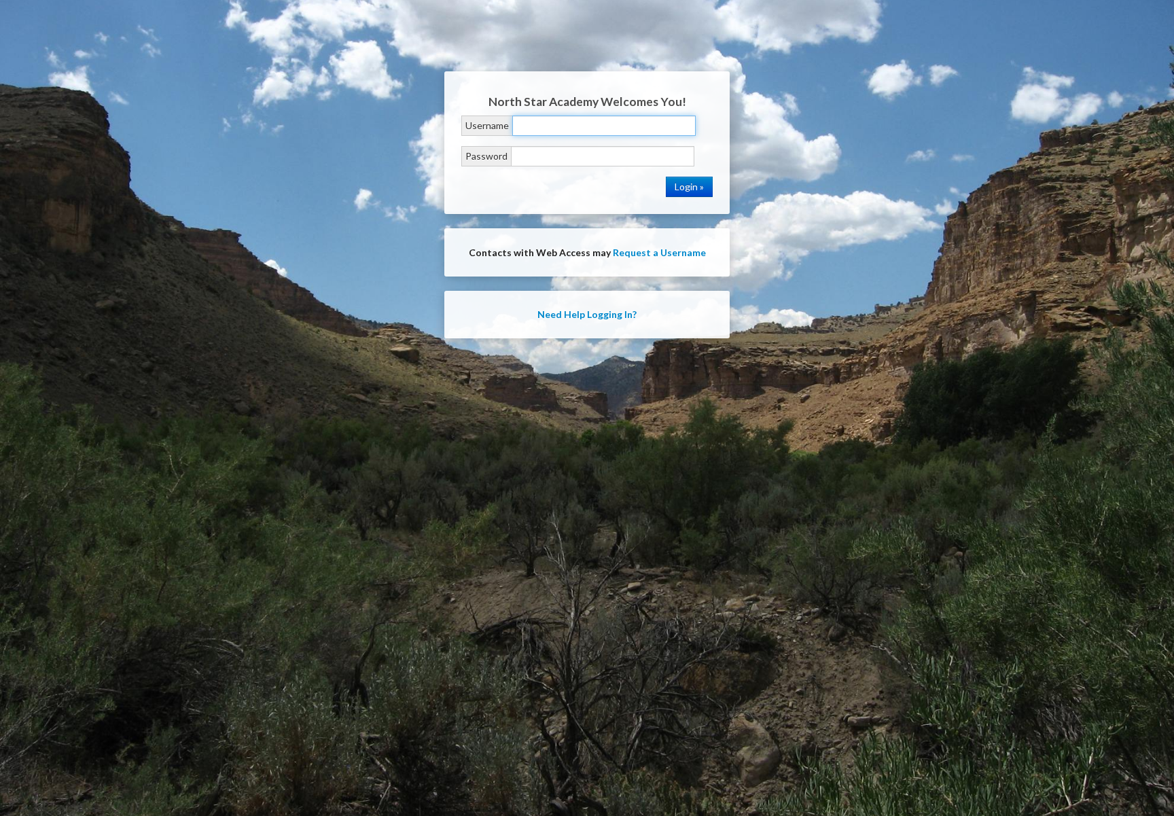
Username (487, 125)
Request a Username (659, 252)
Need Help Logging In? (587, 314)
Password (486, 156)
